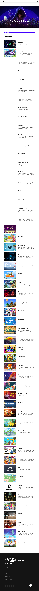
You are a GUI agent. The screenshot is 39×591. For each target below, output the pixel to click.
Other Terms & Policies (9, 579)
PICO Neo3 (9, 562)
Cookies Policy (7, 576)
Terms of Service (8, 574)
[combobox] (19, 32)
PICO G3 (8, 563)
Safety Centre (7, 577)
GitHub (6, 571)
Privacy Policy (7, 573)
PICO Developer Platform (9, 568)
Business (6, 567)
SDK (5, 570)
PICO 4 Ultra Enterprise (14, 560)
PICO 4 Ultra (10, 558)
